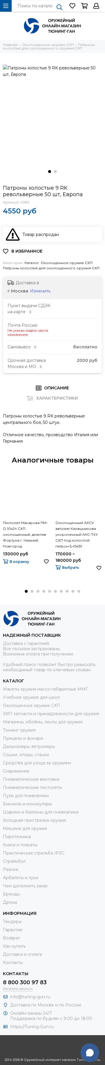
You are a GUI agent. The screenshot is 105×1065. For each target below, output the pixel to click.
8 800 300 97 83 (25, 982)
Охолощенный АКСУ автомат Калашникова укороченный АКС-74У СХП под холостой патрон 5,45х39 (76, 534)
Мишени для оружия (25, 828)
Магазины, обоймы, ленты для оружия (43, 722)
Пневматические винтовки (31, 779)
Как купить (14, 946)
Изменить (40, 291)
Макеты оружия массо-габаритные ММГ (45, 689)
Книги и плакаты (20, 844)
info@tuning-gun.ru (30, 996)
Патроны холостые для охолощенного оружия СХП (51, 268)
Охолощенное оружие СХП (66, 263)
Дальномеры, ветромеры (29, 746)
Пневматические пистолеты (32, 787)
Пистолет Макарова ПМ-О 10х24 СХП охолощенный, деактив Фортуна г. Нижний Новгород (25, 534)
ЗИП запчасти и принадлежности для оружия (51, 713)
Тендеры (12, 921)
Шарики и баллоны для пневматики (40, 812)
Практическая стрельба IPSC (33, 853)
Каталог (31, 263)
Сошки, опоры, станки (26, 754)
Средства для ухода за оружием (37, 763)
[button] (49, 171)
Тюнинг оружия (19, 730)
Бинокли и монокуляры (27, 804)
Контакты (13, 962)
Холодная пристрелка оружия (34, 820)
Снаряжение (16, 771)
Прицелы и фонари (23, 738)
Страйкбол (14, 861)
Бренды (11, 894)
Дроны (10, 902)
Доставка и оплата (22, 954)
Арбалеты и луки (20, 877)
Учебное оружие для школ (31, 697)
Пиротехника (17, 836)
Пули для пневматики (26, 795)
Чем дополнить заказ (25, 885)
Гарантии (12, 929)
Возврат (11, 938)
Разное (10, 869)
